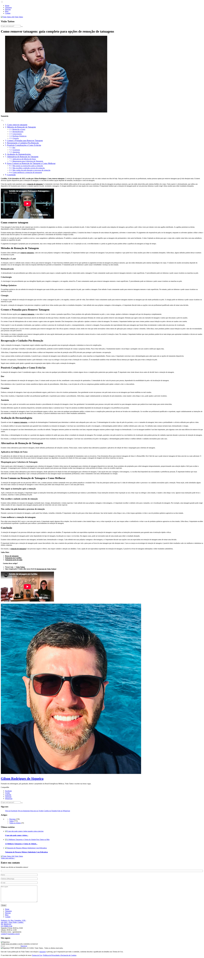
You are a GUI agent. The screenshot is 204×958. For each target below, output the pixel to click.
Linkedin (8, 795)
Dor (13, 147)
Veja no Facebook (11, 811)
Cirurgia (15, 138)
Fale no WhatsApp (63, 811)
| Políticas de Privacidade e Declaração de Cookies (59, 955)
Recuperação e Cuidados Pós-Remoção (23, 143)
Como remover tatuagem (17, 125)
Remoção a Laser (18, 129)
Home (7, 5)
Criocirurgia (17, 134)
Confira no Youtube (50, 811)
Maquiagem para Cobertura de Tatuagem (27, 161)
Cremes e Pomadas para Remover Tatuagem (25, 140)
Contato (7, 13)
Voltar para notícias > (8, 858)
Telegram (8, 797)
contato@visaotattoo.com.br (10, 934)
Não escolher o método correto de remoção (28, 168)
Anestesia (16, 152)
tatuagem (43, 952)
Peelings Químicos (19, 136)
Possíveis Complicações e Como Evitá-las (24, 145)
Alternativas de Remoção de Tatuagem (22, 156)
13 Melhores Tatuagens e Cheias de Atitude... (21, 844)
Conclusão (11, 175)
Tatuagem (8, 7)
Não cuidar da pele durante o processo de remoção (31, 170)
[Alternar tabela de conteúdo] (2, 121)
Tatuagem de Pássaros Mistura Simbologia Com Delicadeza (26, 852)
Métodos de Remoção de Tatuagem (21, 127)
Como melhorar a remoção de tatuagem (27, 172)
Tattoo (11, 821)
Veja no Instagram (24, 811)
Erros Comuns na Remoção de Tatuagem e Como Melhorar (31, 163)
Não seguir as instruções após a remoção (27, 166)
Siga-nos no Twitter (37, 811)
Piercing (8, 9)
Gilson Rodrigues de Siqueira (22, 778)
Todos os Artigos (15, 823)
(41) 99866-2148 (6, 926)
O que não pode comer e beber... (16, 835)
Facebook (8, 791)
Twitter (7, 793)
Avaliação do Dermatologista (19, 154)
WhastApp (8, 798)
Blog (6, 11)
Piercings (12, 819)
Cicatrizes (16, 150)
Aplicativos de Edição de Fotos (24, 159)
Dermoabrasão (17, 131)
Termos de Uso (37, 955)
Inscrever (24, 946)
